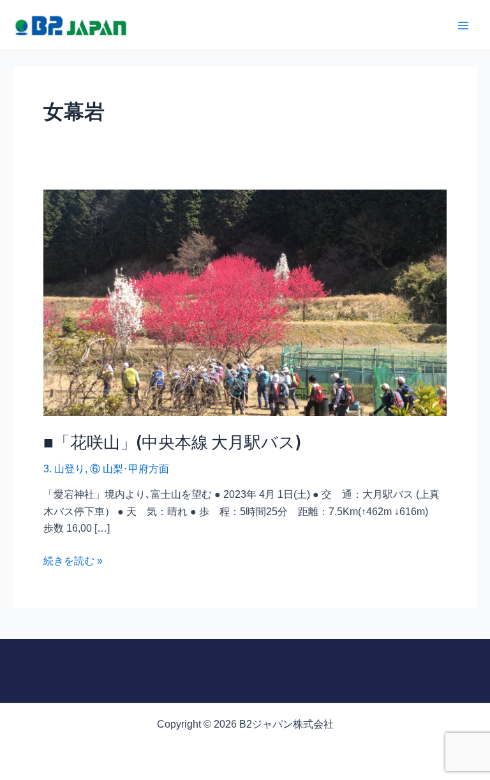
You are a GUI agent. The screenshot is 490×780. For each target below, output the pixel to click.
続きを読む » (73, 559)
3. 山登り (64, 468)
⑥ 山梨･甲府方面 (129, 468)
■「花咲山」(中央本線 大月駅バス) (172, 441)
